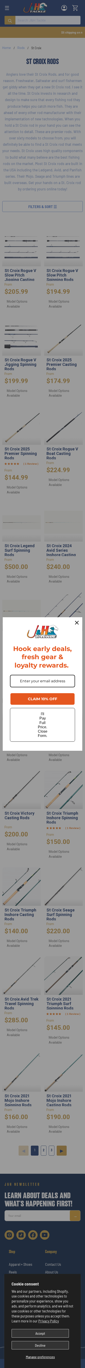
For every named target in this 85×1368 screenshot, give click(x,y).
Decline (40, 1345)
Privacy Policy (48, 1321)
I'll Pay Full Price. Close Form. (42, 725)
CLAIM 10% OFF (42, 699)
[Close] (76, 622)
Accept (40, 1333)
